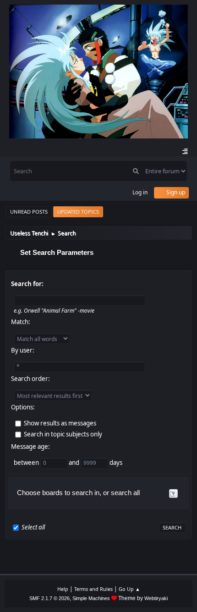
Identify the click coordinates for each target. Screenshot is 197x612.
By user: (22, 350)
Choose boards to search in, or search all (78, 492)
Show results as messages (60, 423)
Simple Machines (91, 598)
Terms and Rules (93, 588)
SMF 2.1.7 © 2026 (49, 598)
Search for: (27, 284)
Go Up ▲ (129, 588)
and (75, 462)
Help (62, 588)
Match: (20, 322)
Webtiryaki (156, 598)
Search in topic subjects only (63, 434)
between (27, 462)
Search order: (30, 379)
